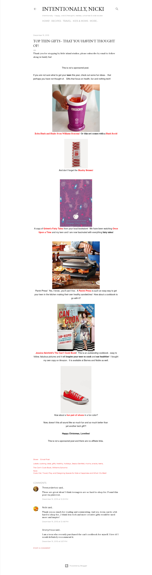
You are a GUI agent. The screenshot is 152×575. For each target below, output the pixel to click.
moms (88, 463)
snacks (95, 463)
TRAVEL (67, 21)
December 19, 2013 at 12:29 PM (55, 499)
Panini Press (85, 290)
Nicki (44, 507)
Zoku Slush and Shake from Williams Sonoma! (57, 133)
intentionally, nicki (73, 8)
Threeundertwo (50, 487)
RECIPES (56, 21)
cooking (42, 463)
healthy (60, 463)
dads (49, 463)
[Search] (117, 8)
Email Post (45, 459)
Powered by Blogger (78, 566)
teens (100, 463)
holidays (67, 463)
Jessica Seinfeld (78, 463)
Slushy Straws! (85, 170)
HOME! (46, 21)
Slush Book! (111, 133)
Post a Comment (41, 548)
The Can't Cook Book (42, 467)
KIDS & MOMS (80, 21)
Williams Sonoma (59, 467)
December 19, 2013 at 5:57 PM (54, 541)
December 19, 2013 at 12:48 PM (55, 521)
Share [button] (35, 459)
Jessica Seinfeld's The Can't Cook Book (56, 352)
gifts (54, 463)
